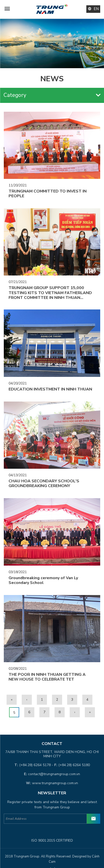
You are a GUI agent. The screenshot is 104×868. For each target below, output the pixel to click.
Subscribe (93, 819)
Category (15, 95)
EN (96, 8)
